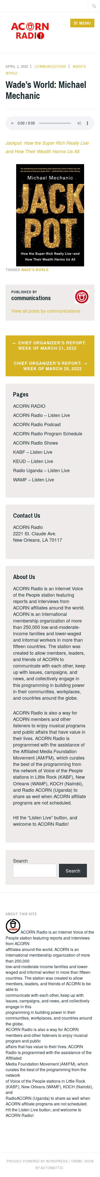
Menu (85, 23)
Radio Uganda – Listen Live (41, 470)
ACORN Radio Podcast (37, 424)
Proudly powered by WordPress (37, 1161)
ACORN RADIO (29, 405)
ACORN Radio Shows (35, 442)
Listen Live (28, 1110)
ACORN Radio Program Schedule (47, 433)
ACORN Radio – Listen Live (41, 415)
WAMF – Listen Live (33, 479)
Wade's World (35, 269)
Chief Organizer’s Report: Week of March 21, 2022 (52, 345)
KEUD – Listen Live (33, 461)
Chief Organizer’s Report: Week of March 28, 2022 (48, 365)
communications (50, 66)
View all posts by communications (45, 310)
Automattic (52, 1167)
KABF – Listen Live (32, 451)
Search (20, 860)
